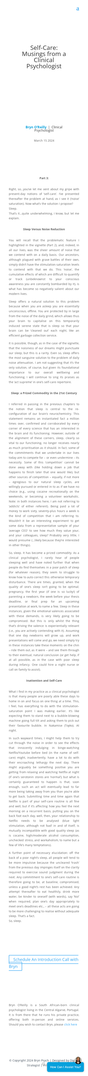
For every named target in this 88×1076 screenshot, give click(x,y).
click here (70, 1024)
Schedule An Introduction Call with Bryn (43, 963)
